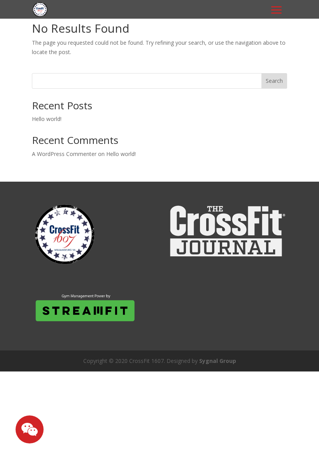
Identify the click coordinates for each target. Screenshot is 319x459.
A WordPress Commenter (64, 154)
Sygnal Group (217, 360)
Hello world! (46, 119)
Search (274, 80)
